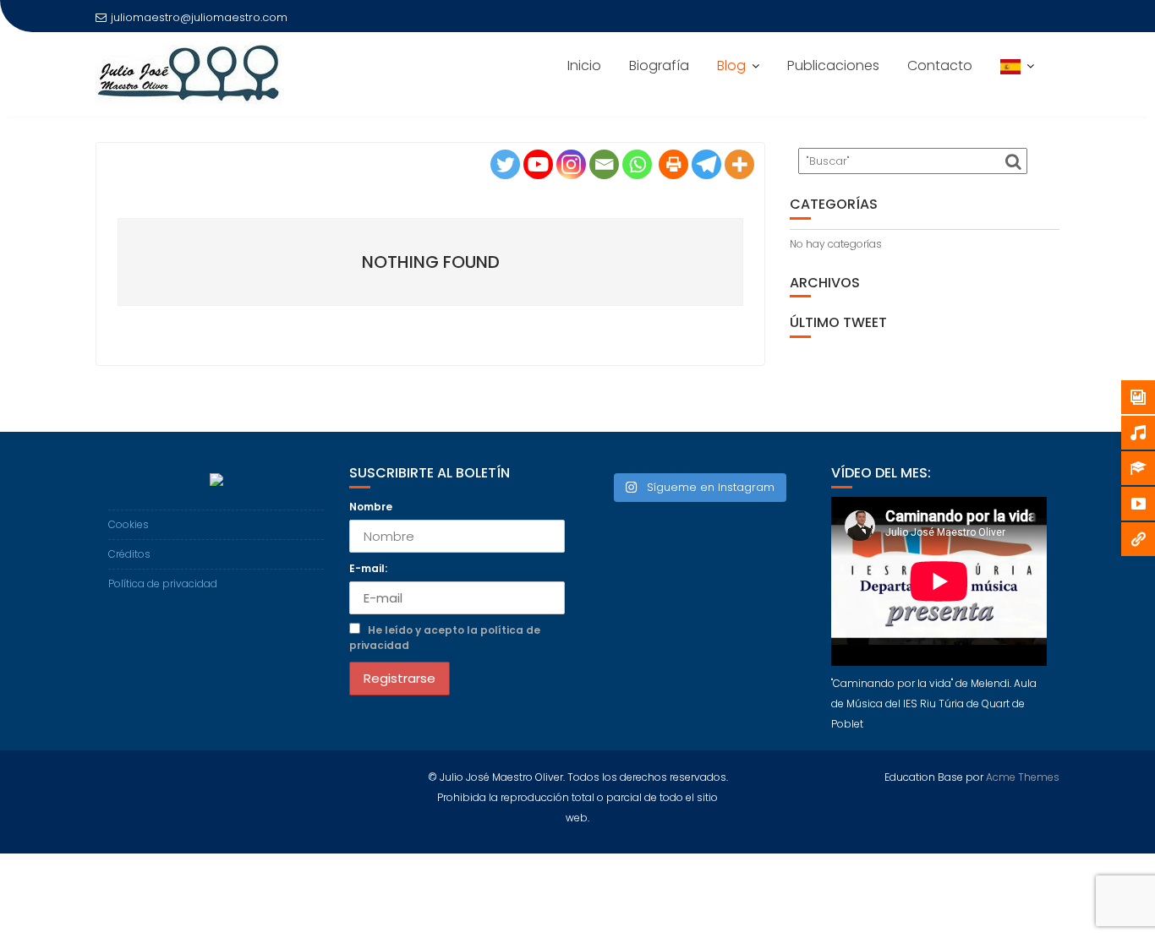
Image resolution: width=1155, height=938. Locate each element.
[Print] (673, 164)
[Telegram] (706, 164)
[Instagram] (571, 164)
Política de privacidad (162, 583)
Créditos (129, 554)
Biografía (659, 65)
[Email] (604, 164)
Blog (731, 65)
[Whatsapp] (637, 164)
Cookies (128, 524)
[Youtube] (538, 164)
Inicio (584, 65)
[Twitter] (505, 164)
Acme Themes (1022, 777)
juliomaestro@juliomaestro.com (199, 17)
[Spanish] (1017, 66)
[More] (739, 164)
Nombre (370, 506)
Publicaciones (833, 65)
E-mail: (368, 568)
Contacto (939, 65)
